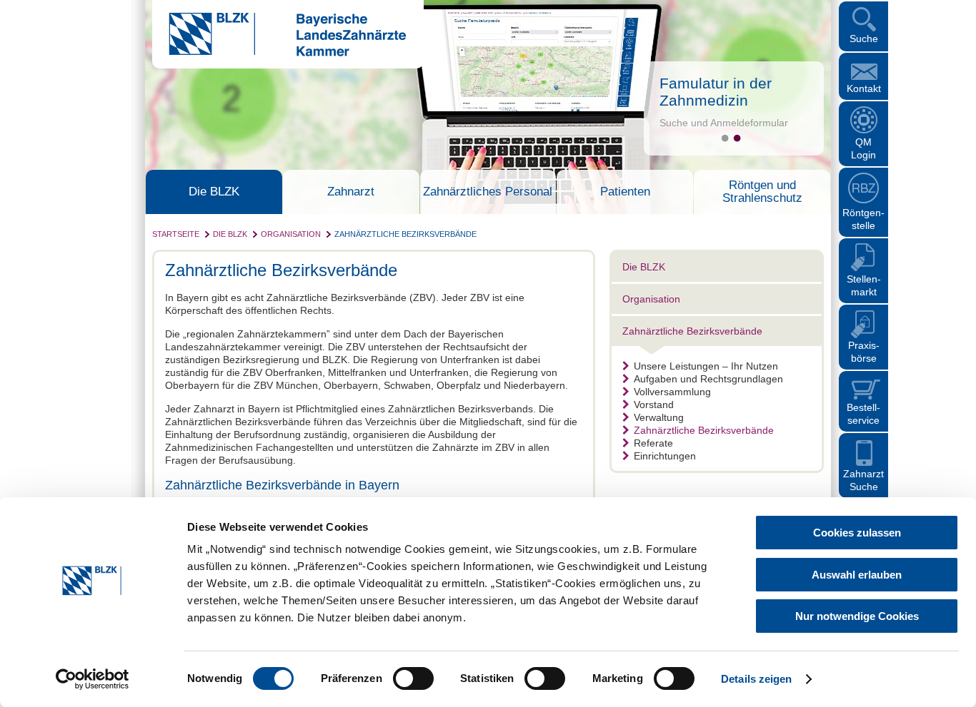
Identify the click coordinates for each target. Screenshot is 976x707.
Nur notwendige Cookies (857, 616)
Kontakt (864, 88)
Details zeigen (756, 679)
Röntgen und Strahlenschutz (762, 192)
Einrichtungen (665, 456)
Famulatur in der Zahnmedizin (715, 91)
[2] (737, 138)
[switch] (413, 678)
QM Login (863, 148)
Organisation (291, 234)
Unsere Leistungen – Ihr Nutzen (706, 366)
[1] (725, 138)
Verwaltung (659, 417)
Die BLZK (214, 191)
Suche (864, 38)
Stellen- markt (864, 285)
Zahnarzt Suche (863, 480)
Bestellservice (863, 414)
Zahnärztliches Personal (487, 191)
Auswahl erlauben (857, 575)
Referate (653, 443)
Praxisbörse (864, 352)
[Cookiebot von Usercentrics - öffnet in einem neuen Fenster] (92, 679)
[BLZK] (279, 53)
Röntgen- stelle (863, 219)
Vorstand (654, 404)
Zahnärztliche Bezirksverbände (405, 234)
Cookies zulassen (857, 533)
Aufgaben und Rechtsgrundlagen (708, 379)
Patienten (625, 191)
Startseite (175, 234)
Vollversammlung (672, 391)
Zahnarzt (350, 191)
